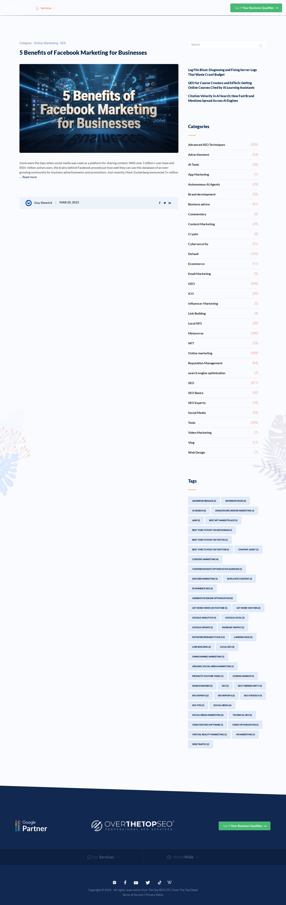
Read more (29, 177)
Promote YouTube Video (207, 676)
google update (202, 627)
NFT (223, 343)
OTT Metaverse (195, 8)
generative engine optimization (212, 598)
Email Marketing (223, 273)
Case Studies (66, 8)
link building (201, 647)
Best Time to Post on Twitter (210, 549)
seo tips (198, 705)
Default (223, 254)
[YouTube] (136, 882)
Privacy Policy (155, 894)
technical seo (242, 715)
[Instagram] (114, 882)
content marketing (205, 559)
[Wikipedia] (171, 882)
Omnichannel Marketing (208, 656)
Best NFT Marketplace (223, 520)
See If (254, 8)
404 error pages (235, 501)
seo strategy (253, 695)
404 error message (204, 501)
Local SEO (223, 323)
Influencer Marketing (223, 303)
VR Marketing (245, 734)
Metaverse (223, 333)
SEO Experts (223, 403)
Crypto (223, 234)
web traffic (200, 744)
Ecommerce (223, 264)
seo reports (226, 695)
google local (234, 617)
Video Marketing (223, 432)
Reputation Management (223, 363)
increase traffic (233, 627)
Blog (82, 8)
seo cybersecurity (250, 685)
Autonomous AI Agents (223, 184)
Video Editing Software (207, 724)
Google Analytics (204, 617)
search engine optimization (223, 373)
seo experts (200, 695)
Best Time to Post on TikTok (210, 539)
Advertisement (223, 154)
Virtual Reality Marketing (209, 734)
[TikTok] (159, 882)
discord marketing (205, 578)
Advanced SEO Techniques (223, 144)
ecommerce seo (202, 588)
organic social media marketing (213, 666)
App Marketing (223, 174)
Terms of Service (132, 894)
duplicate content (239, 578)
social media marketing (207, 715)
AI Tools (223, 164)
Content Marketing (223, 224)
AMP (196, 520)
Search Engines (202, 685)
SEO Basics (223, 393)
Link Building (223, 313)
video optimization (245, 724)
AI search (199, 510)
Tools (223, 422)
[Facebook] (125, 882)
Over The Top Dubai (185, 890)
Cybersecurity (223, 244)
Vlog (92, 8)
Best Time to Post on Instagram (212, 530)
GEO (223, 283)
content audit (248, 549)
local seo (227, 647)
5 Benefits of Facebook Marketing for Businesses (83, 52)
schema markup (243, 676)
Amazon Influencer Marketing (234, 510)
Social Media (223, 412)
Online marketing (46, 43)
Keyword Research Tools (208, 637)
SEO (63, 43)
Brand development (223, 194)
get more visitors (248, 608)
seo (225, 685)
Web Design (223, 452)
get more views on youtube (209, 608)
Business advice (223, 204)
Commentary (223, 214)
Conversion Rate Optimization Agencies (217, 569)
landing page (243, 637)
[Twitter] (148, 882)
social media (222, 705)
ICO (223, 293)
